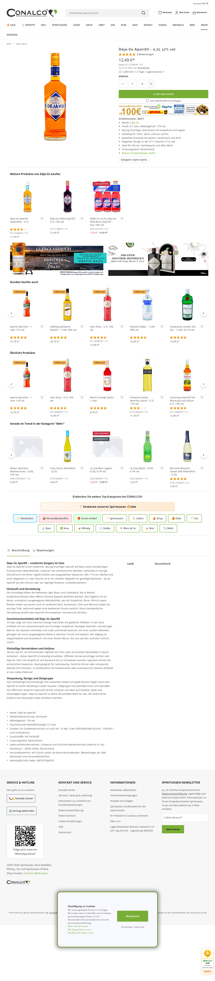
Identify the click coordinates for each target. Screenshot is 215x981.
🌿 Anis (64, 528)
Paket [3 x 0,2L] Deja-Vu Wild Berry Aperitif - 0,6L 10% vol (103, 222)
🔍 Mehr (168, 528)
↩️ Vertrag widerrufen (21, 810)
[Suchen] (143, 13)
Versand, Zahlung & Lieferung (75, 795)
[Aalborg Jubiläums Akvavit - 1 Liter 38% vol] (67, 304)
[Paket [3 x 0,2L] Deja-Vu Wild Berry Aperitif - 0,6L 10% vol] (107, 196)
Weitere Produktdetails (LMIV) (138, 153)
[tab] (18, 550)
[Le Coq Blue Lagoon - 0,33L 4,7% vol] (107, 446)
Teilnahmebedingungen (123, 795)
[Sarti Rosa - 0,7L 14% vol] (107, 304)
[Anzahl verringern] (123, 84)
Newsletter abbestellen (123, 790)
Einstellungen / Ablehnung (132, 927)
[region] (56, 96)
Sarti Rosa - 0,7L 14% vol (101, 328)
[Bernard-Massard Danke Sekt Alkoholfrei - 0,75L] (187, 446)
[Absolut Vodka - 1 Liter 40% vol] (147, 304)
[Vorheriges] (11, 313)
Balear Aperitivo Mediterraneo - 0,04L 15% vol (22, 471)
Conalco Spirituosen (35, 873)
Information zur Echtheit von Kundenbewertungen (74, 802)
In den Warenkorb (163, 94)
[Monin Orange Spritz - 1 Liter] (107, 375)
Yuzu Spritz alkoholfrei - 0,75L (62, 470)
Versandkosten (144, 68)
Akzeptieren (133, 916)
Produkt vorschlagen (121, 800)
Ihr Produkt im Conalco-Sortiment (129, 815)
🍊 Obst (176, 518)
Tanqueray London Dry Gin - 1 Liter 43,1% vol (183, 328)
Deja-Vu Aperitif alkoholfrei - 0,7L (19, 220)
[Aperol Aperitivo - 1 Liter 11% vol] (27, 304)
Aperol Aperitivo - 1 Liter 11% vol (21, 328)
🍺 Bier (149, 528)
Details (108, 458)
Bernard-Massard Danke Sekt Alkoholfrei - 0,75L (182, 471)
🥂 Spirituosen (114, 518)
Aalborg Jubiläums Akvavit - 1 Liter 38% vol (63, 328)
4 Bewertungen (145, 54)
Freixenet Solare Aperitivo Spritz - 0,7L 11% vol (142, 400)
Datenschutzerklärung (70, 810)
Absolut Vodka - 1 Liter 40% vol (142, 328)
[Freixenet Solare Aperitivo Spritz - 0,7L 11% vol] (147, 375)
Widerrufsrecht (67, 815)
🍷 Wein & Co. (128, 528)
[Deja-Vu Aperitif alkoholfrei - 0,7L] (27, 196)
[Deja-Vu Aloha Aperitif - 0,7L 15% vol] (67, 196)
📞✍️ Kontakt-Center (21, 798)
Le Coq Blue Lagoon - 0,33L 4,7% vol (102, 470)
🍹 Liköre (138, 518)
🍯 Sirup (158, 518)
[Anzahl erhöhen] (142, 84)
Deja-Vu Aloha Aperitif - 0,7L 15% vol (63, 220)
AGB (60, 826)
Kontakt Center (66, 790)
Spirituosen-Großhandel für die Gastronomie (128, 808)
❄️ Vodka (105, 528)
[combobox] (101, 13)
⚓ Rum (46, 528)
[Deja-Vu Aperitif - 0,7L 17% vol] (56, 96)
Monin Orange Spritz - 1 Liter (102, 399)
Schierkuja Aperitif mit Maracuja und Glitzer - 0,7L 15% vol (182, 400)
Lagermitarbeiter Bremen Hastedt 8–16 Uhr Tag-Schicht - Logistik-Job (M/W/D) (132, 828)
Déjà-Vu (134, 122)
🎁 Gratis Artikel (87, 518)
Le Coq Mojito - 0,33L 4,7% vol (141, 470)
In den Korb (27, 208)
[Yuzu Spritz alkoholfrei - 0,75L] (67, 446)
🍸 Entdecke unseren (107, 507)
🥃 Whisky (84, 528)
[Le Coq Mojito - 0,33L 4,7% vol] (147, 446)
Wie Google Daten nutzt (79, 929)
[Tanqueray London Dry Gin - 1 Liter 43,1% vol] (187, 304)
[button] (207, 959)
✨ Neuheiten (25, 518)
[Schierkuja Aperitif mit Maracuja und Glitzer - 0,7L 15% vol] (187, 375)
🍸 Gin (194, 518)
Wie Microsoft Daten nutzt (80, 932)
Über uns (115, 821)
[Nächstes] (203, 313)
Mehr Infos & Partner (78, 926)
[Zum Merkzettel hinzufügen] (42, 219)
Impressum (64, 832)
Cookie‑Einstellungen (70, 821)
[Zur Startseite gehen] (32, 13)
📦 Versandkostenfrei (55, 518)
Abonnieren (173, 829)
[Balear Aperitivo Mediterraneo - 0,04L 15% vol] (27, 446)
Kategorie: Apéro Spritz (134, 159)
